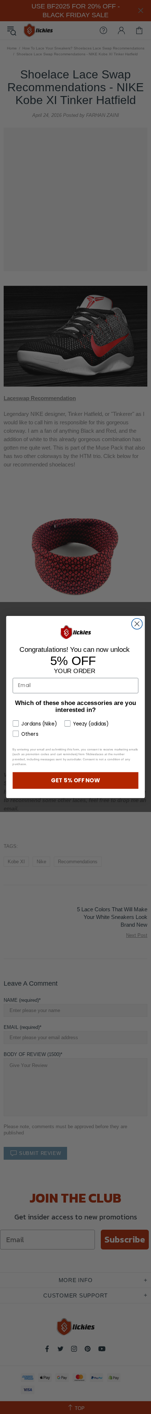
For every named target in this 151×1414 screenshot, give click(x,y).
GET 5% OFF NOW (75, 780)
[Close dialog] (137, 624)
